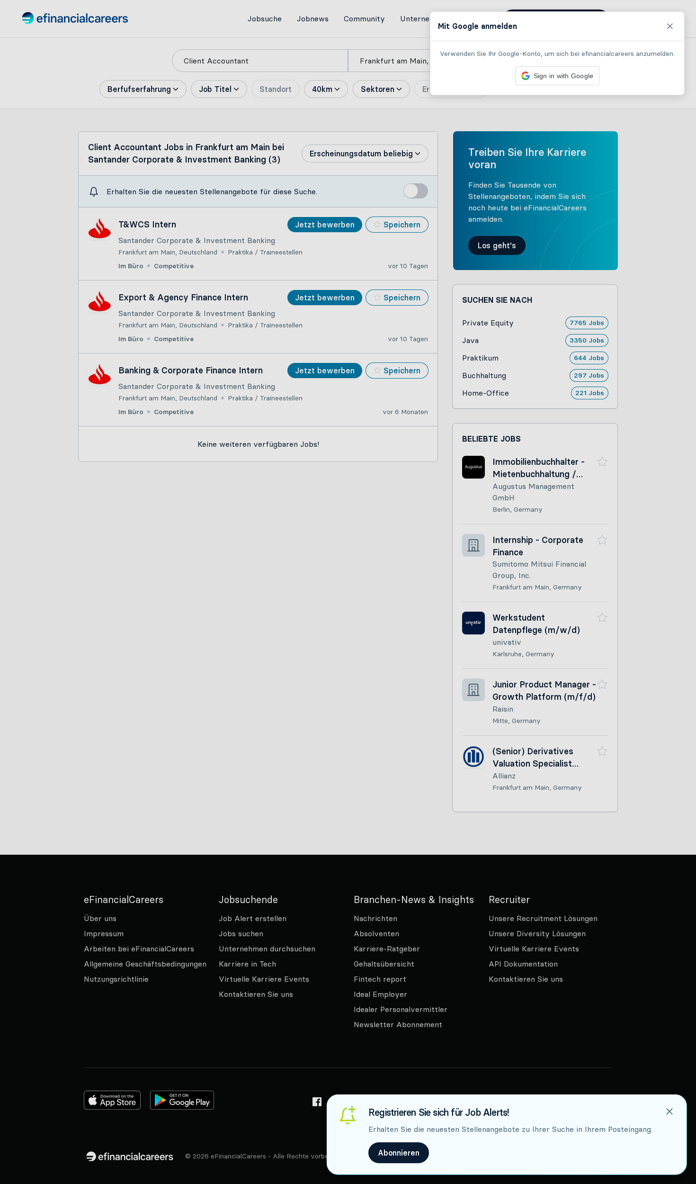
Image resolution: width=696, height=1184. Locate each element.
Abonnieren (398, 1152)
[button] (348, 592)
